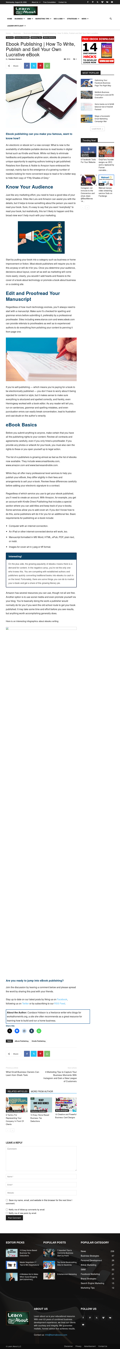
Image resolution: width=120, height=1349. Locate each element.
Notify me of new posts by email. (23, 1213)
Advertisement (90, 1346)
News (84, 19)
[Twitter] (97, 2)
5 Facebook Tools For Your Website (88, 160)
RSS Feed (59, 1003)
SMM (29, 19)
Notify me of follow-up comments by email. (27, 1209)
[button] (110, 18)
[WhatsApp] (47, 66)
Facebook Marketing (85, 155)
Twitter (25, 1003)
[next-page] (12, 1130)
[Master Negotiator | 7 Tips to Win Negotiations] (12, 1265)
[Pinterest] (92, 2)
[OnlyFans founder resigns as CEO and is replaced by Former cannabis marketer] (106, 151)
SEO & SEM (58, 19)
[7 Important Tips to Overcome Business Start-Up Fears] (49, 1253)
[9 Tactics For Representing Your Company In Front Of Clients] (16, 1104)
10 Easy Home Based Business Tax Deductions (39, 1117)
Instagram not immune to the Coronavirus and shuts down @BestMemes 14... (88, 194)
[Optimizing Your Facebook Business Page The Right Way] (86, 83)
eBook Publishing (22, 1041)
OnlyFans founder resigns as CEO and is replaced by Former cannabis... (106, 164)
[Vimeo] (102, 2)
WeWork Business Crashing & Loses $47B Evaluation (104, 95)
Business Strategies (31, 33)
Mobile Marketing (49, 37)
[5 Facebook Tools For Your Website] (88, 151)
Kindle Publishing (39, 1041)
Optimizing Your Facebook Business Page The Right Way (103, 83)
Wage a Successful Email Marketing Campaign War (102, 118)
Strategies (72, 19)
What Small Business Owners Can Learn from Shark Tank (22, 1073)
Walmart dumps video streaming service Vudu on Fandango (105, 191)
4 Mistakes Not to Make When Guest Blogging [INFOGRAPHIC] (29, 1277)
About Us (35, 2)
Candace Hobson (15, 59)
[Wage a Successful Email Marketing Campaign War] (86, 119)
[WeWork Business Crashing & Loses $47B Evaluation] (86, 95)
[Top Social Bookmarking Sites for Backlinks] (49, 1265)
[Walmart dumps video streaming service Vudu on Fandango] (106, 180)
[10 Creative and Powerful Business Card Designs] (66, 1104)
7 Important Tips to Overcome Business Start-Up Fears (65, 1253)
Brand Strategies (62, 1110)
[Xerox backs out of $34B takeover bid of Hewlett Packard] (86, 107)
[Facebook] (88, 2)
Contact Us (63, 2)
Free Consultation (49, 2)
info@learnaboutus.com (56, 1334)
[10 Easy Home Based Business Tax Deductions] (41, 1104)
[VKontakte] (107, 2)
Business (19, 19)
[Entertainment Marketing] (49, 1276)
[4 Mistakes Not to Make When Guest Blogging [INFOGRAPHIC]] (12, 1277)
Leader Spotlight (15, 26)
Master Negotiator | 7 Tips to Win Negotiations (29, 1263)
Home (9, 19)
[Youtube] (112, 2)
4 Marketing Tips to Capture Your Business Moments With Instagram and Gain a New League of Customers (60, 1076)
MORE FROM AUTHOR (42, 1091)
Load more (96, 129)
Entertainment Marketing (67, 1274)
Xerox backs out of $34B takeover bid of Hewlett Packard (104, 107)
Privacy (78, 1346)
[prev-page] (8, 1130)
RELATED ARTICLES (17, 1091)
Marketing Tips (42, 19)
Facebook (62, 999)
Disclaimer (68, 1346)
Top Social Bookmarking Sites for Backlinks (67, 1263)
